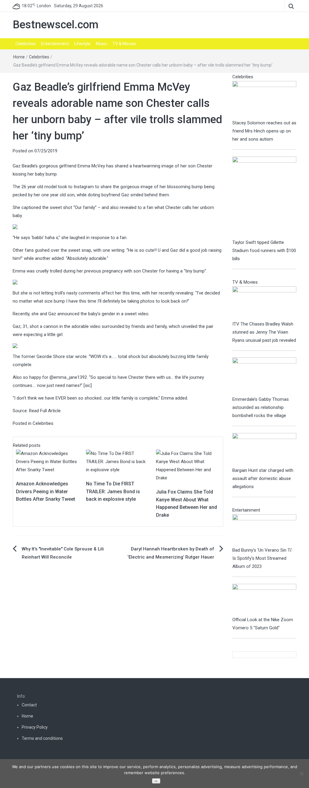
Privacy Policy (35, 727)
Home (19, 57)
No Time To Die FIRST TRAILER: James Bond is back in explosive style (113, 491)
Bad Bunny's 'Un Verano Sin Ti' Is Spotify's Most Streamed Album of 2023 (262, 558)
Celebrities (25, 43)
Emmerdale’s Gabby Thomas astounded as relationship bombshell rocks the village (260, 407)
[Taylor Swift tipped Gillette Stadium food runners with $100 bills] (264, 197)
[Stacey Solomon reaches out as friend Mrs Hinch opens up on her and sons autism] (264, 99)
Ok (156, 781)
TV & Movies (124, 43)
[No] (301, 774)
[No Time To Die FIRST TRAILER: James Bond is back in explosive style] (118, 461)
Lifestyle (82, 43)
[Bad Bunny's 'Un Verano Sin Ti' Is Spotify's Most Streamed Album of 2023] (264, 530)
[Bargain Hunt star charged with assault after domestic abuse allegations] (264, 449)
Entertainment (55, 43)
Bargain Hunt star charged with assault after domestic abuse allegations (262, 478)
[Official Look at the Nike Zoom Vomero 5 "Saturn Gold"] (264, 599)
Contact (29, 704)
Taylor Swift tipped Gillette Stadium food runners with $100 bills (264, 250)
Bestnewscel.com (55, 24)
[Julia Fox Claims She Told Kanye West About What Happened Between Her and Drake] (188, 465)
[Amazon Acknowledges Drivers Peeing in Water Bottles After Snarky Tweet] (48, 461)
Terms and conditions (42, 738)
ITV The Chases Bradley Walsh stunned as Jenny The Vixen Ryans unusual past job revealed (264, 332)
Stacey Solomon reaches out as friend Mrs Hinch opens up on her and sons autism (264, 131)
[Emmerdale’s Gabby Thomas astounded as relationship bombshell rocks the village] (264, 376)
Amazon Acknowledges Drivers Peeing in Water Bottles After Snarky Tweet (45, 491)
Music (101, 43)
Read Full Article (45, 410)
